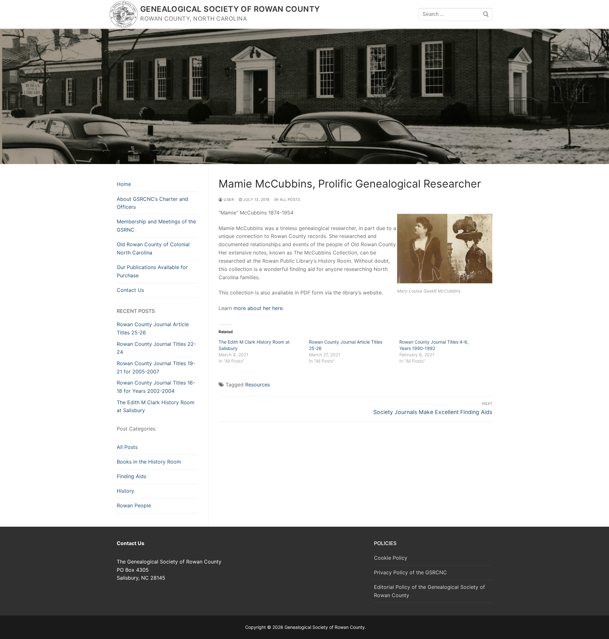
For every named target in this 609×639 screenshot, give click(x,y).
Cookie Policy (390, 558)
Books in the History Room (149, 461)
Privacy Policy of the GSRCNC (410, 572)
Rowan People (134, 505)
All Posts (289, 199)
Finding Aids (131, 476)
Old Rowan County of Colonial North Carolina (153, 248)
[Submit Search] (486, 14)
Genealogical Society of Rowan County (230, 9)
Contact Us (130, 290)
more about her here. (258, 308)
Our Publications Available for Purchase (152, 271)
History (125, 491)
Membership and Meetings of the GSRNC (156, 225)
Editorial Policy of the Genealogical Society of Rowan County (429, 591)
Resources (257, 384)
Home (124, 184)
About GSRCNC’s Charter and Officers (152, 203)
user (228, 199)
